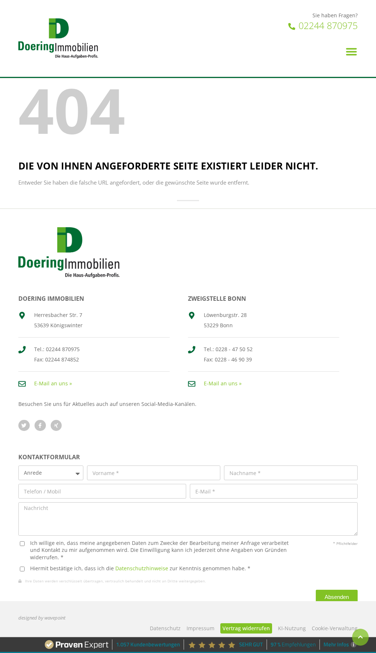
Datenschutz (165, 628)
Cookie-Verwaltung (335, 628)
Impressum (200, 628)
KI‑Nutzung (292, 628)
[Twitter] (24, 425)
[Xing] (56, 425)
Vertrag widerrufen (246, 628)
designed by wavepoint (41, 618)
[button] (351, 51)
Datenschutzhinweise (141, 568)
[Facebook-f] (40, 425)
